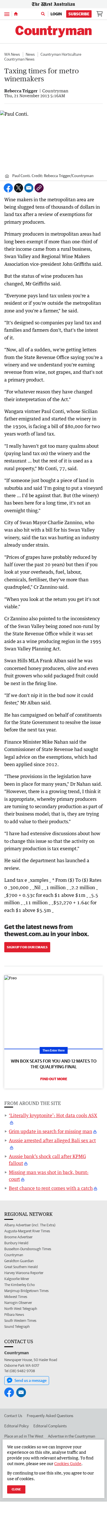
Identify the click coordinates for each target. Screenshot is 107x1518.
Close (16, 1489)
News (30, 54)
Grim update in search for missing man (50, 1131)
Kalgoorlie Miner (16, 1279)
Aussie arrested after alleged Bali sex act (52, 1140)
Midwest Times (15, 1297)
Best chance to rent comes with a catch (51, 1188)
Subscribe (78, 14)
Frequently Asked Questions (50, 1415)
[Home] (16, 14)
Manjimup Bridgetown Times (26, 1291)
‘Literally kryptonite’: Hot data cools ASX (53, 1115)
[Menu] (6, 13)
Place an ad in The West (23, 1436)
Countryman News (19, 59)
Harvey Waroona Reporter (23, 1273)
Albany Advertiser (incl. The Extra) (29, 1225)
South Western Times (20, 1320)
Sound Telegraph (17, 1326)
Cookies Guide (67, 1463)
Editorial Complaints (50, 1426)
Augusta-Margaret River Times (27, 1231)
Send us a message (31, 1380)
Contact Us (13, 1415)
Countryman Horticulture (61, 54)
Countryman (13, 1255)
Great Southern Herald (21, 1267)
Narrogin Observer (18, 1303)
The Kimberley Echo (19, 1285)
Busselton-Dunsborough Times (27, 1249)
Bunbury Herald (16, 1243)
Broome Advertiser (18, 1237)
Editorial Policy (16, 1426)
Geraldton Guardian (19, 1261)
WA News (12, 54)
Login (56, 14)
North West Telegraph (20, 1309)
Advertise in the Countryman (71, 1436)
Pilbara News (14, 1314)
